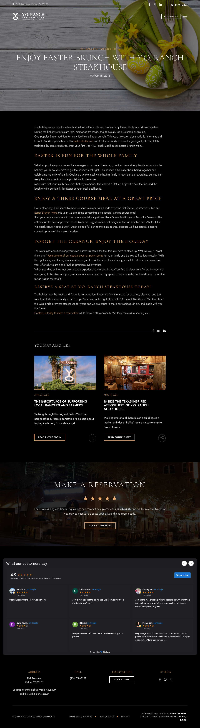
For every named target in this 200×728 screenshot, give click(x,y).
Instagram (155, 4)
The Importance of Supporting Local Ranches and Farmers (60, 403)
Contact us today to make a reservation (56, 313)
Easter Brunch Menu (46, 213)
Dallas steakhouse (83, 141)
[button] (170, 16)
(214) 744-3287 (179, 5)
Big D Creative (178, 713)
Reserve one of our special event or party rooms (75, 256)
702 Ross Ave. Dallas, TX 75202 (31, 4)
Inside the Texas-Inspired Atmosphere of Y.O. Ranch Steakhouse (126, 405)
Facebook (149, 4)
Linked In (160, 4)
